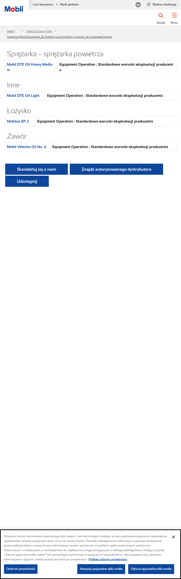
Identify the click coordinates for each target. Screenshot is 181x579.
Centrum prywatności (20, 569)
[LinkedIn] (138, 5)
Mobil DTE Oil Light (23, 95)
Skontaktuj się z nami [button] (36, 169)
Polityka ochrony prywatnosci (108, 559)
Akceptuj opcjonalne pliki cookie (101, 569)
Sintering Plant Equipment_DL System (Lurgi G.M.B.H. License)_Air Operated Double (59, 37)
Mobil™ (11, 31)
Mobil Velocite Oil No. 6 (26, 146)
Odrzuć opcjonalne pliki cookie (151, 569)
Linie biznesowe (43, 4)
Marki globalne (69, 4)
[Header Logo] (14, 6)
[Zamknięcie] (173, 537)
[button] (174, 20)
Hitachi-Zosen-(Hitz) (39, 31)
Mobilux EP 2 (18, 121)
